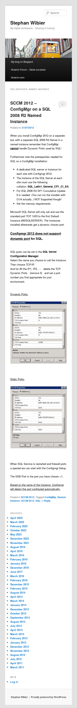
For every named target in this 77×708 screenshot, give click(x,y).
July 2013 (16, 626)
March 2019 (17, 555)
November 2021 (19, 543)
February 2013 (18, 638)
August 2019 (17, 547)
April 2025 (16, 518)
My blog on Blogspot (22, 61)
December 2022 (19, 538)
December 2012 (19, 646)
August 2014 (17, 592)
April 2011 (16, 663)
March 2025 (17, 522)
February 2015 (18, 588)
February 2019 (18, 559)
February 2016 (18, 580)
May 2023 (16, 534)
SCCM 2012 (27, 497)
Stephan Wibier (27, 22)
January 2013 (18, 642)
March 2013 (17, 634)
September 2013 (20, 617)
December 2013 (19, 609)
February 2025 (18, 526)
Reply (46, 500)
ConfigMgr (50, 497)
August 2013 (17, 621)
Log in (14, 682)
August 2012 (17, 655)
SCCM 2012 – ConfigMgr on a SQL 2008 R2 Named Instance (30, 112)
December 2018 (19, 567)
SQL (38, 500)
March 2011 (17, 667)
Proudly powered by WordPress (48, 697)
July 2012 (16, 659)
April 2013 (16, 630)
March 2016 (17, 576)
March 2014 (17, 601)
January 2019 (18, 563)
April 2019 (16, 551)
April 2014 (16, 597)
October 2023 (18, 530)
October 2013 (18, 613)
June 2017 (16, 572)
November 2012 (19, 651)
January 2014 (18, 605)
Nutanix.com (17, 77)
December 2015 (19, 584)
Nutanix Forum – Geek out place (28, 69)
